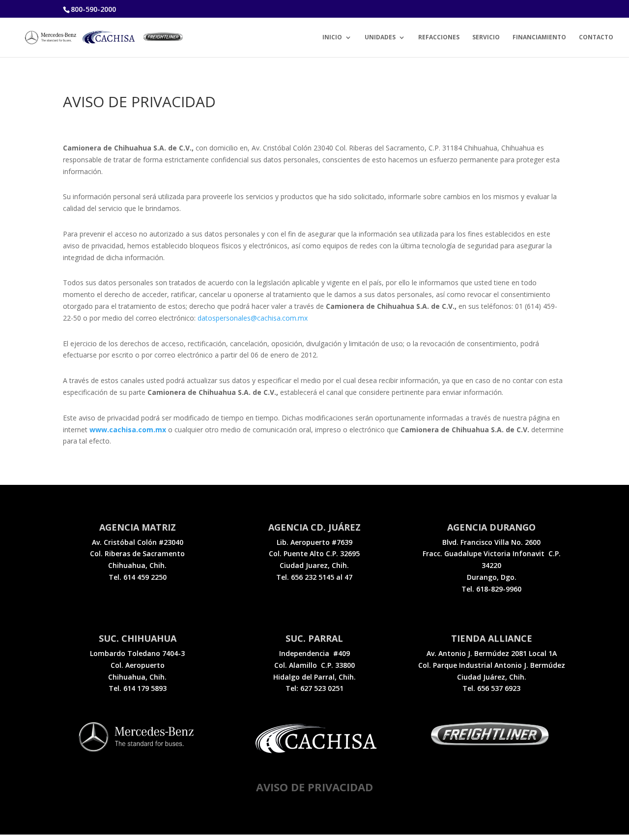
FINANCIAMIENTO (539, 37)
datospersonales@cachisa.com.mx (253, 318)
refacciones (438, 37)
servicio (486, 37)
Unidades (380, 37)
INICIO (332, 37)
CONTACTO (596, 37)
